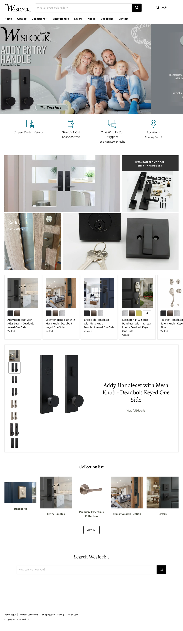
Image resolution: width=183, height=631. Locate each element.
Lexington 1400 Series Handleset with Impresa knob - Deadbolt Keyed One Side (136, 325)
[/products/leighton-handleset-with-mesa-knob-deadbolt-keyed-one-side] (61, 293)
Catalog (21, 19)
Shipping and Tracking (53, 614)
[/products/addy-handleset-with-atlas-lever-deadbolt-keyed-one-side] (23, 293)
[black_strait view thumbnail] (14, 443)
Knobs (91, 19)
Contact (123, 19)
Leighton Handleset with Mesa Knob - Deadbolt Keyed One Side (60, 323)
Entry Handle (61, 19)
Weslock (11, 331)
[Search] (137, 8)
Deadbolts (107, 19)
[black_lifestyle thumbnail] (14, 355)
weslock (49, 331)
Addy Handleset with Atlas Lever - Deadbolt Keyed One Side (21, 323)
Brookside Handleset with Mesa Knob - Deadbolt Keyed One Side (99, 323)
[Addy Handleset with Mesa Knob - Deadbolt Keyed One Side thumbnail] (14, 367)
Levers (78, 19)
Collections (39, 19)
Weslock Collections (28, 614)
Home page (10, 614)
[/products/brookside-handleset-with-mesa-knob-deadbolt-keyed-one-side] (99, 293)
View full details (136, 410)
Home (8, 19)
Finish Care (73, 614)
